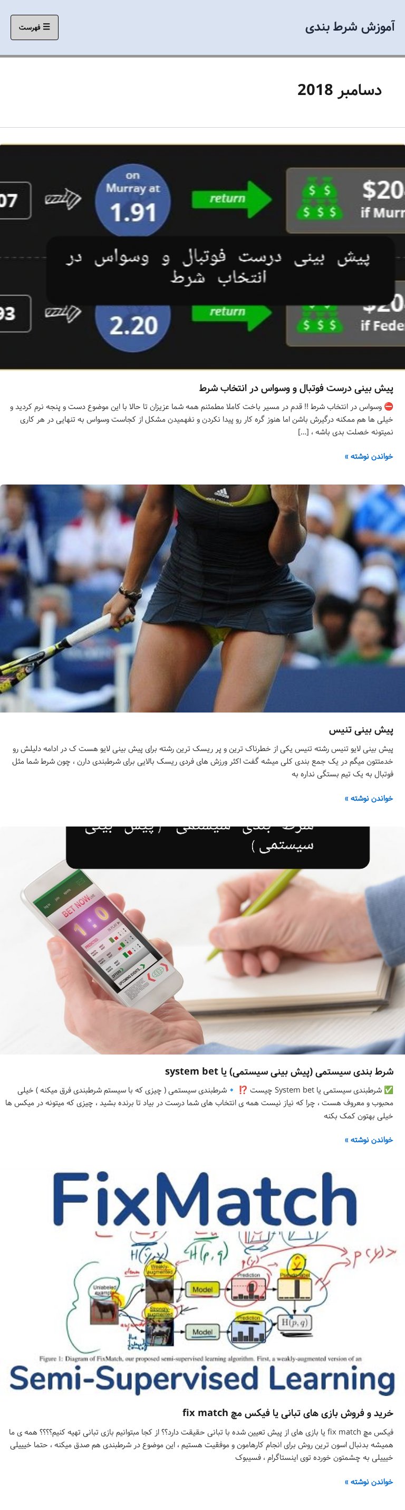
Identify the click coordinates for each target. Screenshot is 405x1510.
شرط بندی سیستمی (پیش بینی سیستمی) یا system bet (279, 1072)
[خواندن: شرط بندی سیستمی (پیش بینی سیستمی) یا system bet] (202, 940)
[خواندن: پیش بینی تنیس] (202, 598)
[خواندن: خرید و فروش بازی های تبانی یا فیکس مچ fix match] (202, 1282)
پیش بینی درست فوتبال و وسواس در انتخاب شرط (296, 388)
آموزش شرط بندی (349, 27)
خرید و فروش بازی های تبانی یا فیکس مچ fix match (287, 1413)
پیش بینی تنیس (361, 730)
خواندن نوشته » (369, 456)
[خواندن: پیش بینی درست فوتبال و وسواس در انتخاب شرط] (202, 257)
